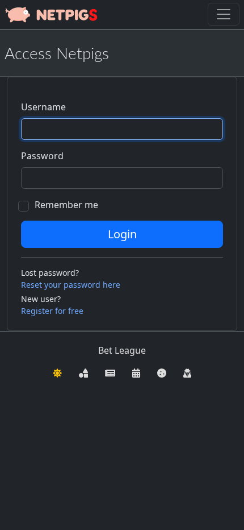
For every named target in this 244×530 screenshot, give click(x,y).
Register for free (52, 310)
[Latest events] (136, 372)
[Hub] (83, 372)
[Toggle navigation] (223, 14)
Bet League (122, 350)
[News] (110, 372)
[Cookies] (162, 372)
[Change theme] (57, 372)
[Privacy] (187, 372)
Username (43, 107)
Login (122, 234)
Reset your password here (70, 284)
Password (42, 156)
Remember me (66, 204)
